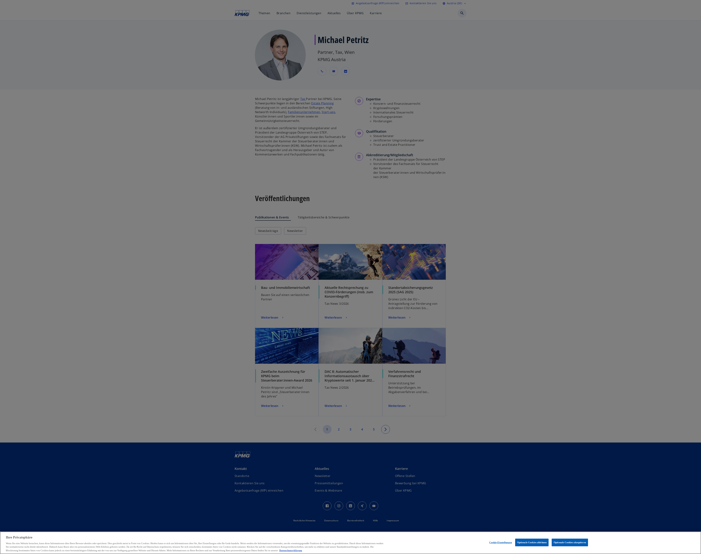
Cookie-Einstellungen (500, 542)
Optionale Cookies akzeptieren (570, 542)
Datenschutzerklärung (290, 550)
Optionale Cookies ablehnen (532, 542)
